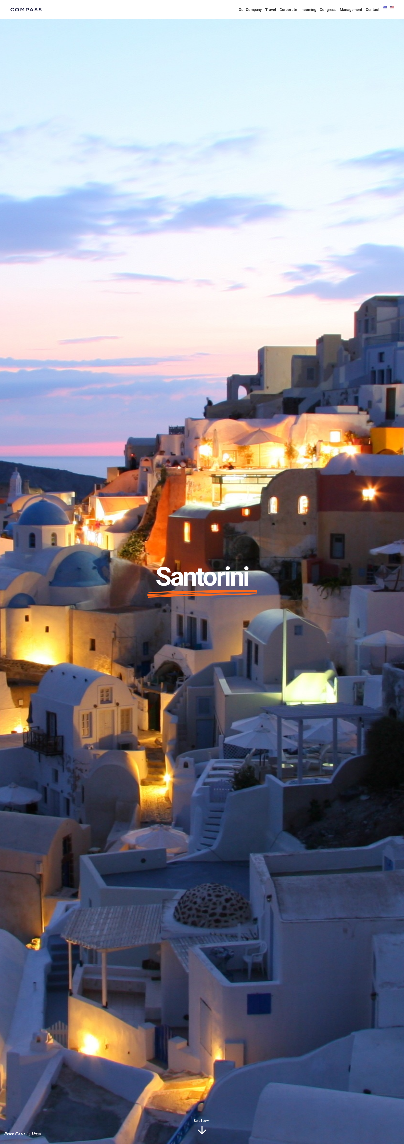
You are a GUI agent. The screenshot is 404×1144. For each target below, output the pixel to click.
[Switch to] (384, 9)
